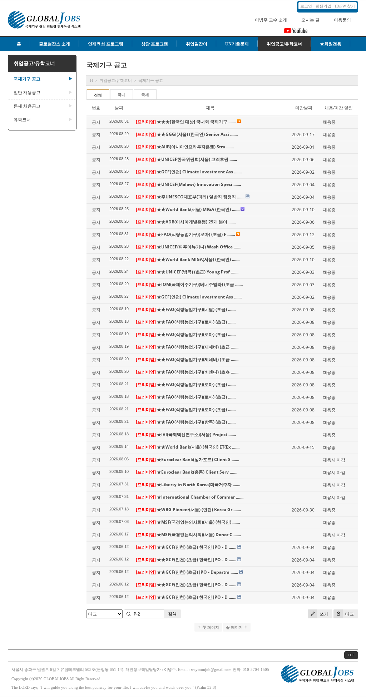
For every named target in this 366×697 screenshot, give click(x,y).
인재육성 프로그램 (105, 43)
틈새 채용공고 (43, 106)
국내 (121, 95)
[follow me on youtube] (295, 32)
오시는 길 (310, 20)
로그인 (306, 6)
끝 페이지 (235, 627)
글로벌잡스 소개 (54, 43)
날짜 (119, 108)
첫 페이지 (210, 627)
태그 (349, 614)
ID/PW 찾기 (345, 6)
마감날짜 (303, 108)
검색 (172, 614)
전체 (98, 95)
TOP (351, 655)
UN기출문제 (237, 43)
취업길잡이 (196, 43)
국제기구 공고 (43, 78)
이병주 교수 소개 (271, 20)
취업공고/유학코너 (284, 43)
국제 (145, 95)
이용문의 (342, 20)
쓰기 (323, 614)
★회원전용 (330, 43)
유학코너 (43, 119)
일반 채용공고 (43, 92)
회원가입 (323, 6)
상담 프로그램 (154, 43)
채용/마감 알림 (339, 108)
